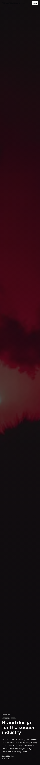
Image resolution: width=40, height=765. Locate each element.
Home (4, 714)
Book (35, 3)
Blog (8, 714)
